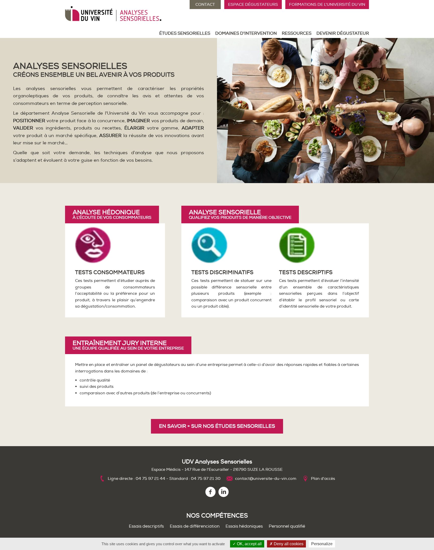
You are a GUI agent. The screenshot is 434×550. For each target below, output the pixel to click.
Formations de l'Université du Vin (327, 4)
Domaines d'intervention (246, 33)
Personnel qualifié (287, 526)
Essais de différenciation (195, 526)
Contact (205, 4)
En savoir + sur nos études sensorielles (217, 426)
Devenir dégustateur (342, 33)
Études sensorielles (184, 33)
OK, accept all (249, 544)
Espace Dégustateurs (253, 4)
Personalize (322, 544)
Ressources (296, 33)
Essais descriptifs (146, 526)
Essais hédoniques (244, 526)
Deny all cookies (288, 544)
